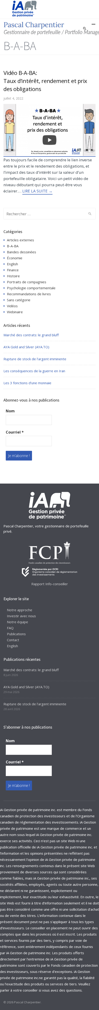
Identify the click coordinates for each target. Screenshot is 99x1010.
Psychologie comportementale (31, 288)
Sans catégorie (18, 300)
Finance (13, 270)
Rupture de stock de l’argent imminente (34, 359)
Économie (14, 258)
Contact (13, 640)
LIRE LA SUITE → (37, 191)
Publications (16, 634)
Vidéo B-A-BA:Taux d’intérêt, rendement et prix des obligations (45, 81)
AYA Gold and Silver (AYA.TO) (26, 347)
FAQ (10, 628)
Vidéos (12, 306)
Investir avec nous (21, 616)
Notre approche (19, 610)
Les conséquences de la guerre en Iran (34, 371)
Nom (10, 410)
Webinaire (15, 312)
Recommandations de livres (29, 294)
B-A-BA (12, 246)
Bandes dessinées (21, 252)
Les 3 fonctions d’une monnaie (27, 383)
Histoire (13, 276)
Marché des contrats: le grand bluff (31, 335)
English (12, 264)
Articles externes (20, 240)
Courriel (15, 432)
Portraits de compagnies (26, 282)
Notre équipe (17, 622)
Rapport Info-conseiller (49, 584)
